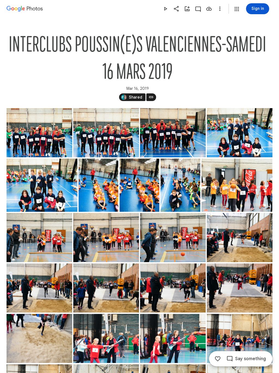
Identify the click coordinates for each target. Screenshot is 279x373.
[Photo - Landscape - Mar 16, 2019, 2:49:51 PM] (237, 185)
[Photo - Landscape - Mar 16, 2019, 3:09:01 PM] (239, 338)
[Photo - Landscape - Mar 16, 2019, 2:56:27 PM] (106, 288)
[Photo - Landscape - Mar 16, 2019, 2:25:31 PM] (39, 132)
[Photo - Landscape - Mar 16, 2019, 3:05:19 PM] (173, 338)
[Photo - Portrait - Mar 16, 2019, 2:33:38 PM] (180, 185)
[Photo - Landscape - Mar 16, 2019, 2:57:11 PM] (239, 288)
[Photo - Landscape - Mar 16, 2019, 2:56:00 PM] (39, 288)
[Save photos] (209, 8)
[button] (236, 9)
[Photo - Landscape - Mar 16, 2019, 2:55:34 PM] (239, 237)
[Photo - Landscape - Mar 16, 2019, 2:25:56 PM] (173, 132)
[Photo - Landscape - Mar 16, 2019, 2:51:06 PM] (173, 237)
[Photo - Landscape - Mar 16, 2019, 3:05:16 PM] (106, 338)
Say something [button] (250, 359)
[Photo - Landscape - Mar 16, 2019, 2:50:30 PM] (39, 237)
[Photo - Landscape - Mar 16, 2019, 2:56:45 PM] (173, 288)
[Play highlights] (165, 8)
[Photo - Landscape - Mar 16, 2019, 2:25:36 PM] (106, 132)
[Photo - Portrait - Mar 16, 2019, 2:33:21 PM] (139, 185)
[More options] (219, 8)
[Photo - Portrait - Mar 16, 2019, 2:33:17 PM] (98, 185)
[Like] (217, 358)
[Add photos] (187, 8)
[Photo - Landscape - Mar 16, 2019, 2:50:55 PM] (106, 237)
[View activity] (198, 8)
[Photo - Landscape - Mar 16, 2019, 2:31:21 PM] (239, 132)
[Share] (176, 8)
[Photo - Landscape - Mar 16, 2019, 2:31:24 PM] (42, 185)
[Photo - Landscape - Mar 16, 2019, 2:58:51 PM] (39, 338)
